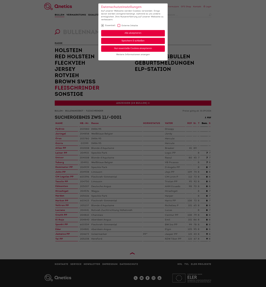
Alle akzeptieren (133, 33)
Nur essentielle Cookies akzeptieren (133, 48)
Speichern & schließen (133, 41)
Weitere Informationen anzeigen (133, 55)
